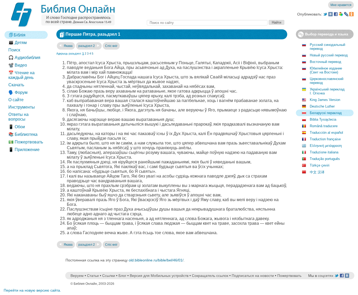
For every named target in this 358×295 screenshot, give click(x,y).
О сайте (16, 100)
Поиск (14, 50)
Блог (122, 275)
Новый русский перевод (329, 55)
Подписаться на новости (253, 275)
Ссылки (108, 275)
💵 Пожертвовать (25, 142)
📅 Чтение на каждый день (21, 75)
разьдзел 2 (87, 46)
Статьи (93, 275)
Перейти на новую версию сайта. (32, 290)
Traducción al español (326, 133)
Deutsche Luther (322, 106)
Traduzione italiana (324, 152)
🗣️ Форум (18, 92)
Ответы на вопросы (18, 116)
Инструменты (21, 107)
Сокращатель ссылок (210, 275)
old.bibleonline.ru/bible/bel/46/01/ (156, 260)
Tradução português (325, 159)
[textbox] (207, 22)
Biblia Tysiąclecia (323, 119)
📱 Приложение (24, 149)
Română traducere (324, 126)
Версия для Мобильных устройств (159, 275)
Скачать (16, 85)
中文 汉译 (317, 172)
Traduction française (325, 139)
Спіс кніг (111, 46)
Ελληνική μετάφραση (326, 146)
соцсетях (325, 275)
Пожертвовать (289, 275)
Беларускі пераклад (326, 113)
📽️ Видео (17, 65)
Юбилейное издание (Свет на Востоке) (326, 70)
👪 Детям (17, 42)
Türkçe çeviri (319, 165)
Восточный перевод (325, 62)
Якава (68, 46)
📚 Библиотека (22, 134)
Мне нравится (340, 5)
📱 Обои (16, 127)
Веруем (77, 275)
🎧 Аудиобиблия (24, 57)
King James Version (325, 100)
